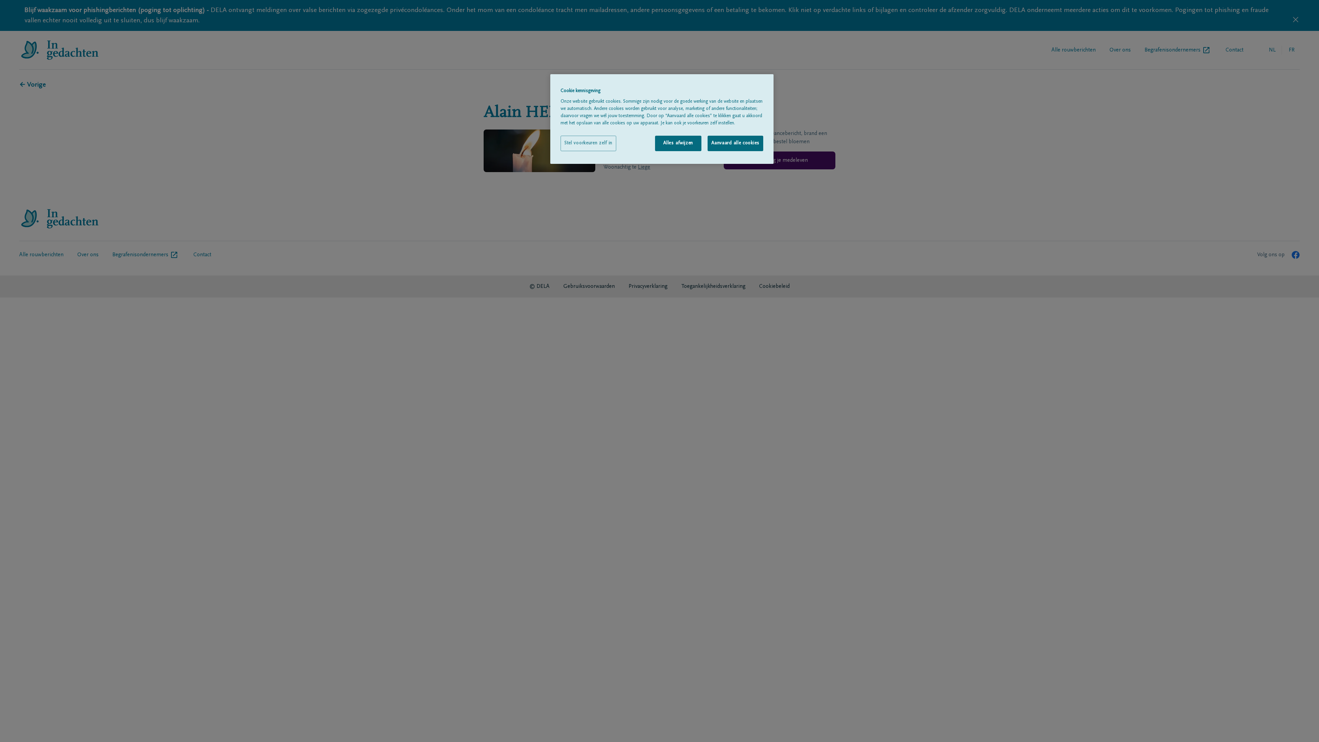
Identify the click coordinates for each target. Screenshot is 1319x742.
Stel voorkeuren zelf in (588, 143)
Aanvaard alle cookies (735, 143)
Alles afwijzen (678, 143)
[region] (662, 119)
